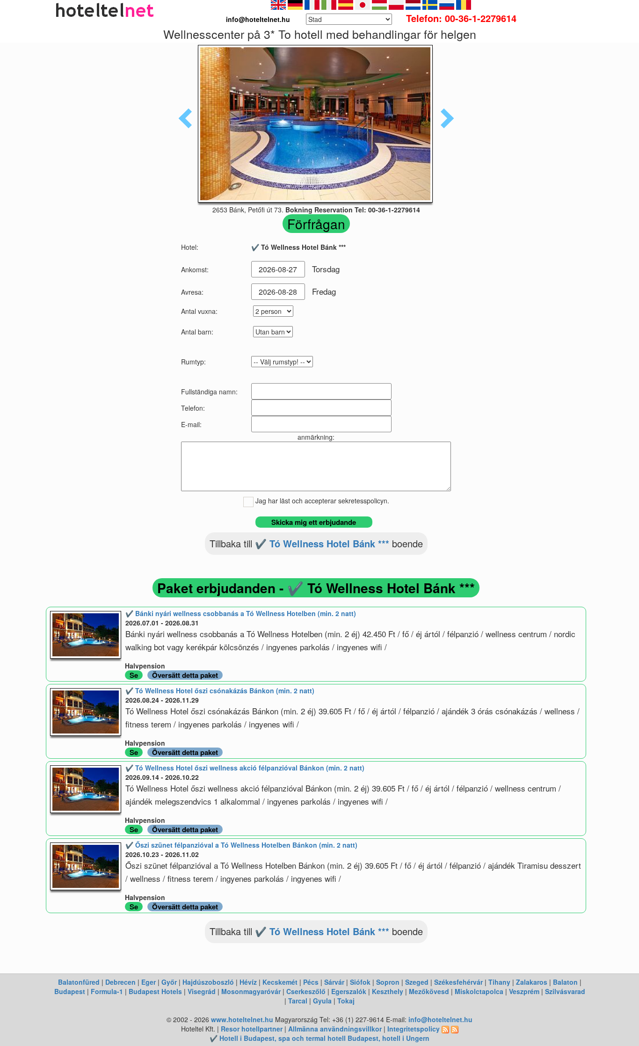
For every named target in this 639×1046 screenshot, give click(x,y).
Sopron (387, 982)
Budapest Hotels (155, 991)
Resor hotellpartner (252, 1028)
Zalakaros (531, 982)
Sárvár (334, 982)
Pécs (311, 982)
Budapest (69, 991)
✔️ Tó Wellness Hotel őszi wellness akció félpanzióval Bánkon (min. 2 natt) (244, 767)
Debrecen (120, 982)
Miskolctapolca (479, 991)
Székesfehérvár (458, 982)
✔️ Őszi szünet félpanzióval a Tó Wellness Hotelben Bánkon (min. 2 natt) (241, 845)
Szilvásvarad (565, 991)
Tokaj (346, 1000)
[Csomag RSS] (454, 1028)
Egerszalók (348, 991)
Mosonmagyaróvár (251, 991)
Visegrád (202, 991)
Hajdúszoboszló (208, 982)
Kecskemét (280, 982)
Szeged (416, 982)
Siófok (360, 982)
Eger (148, 982)
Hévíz (248, 982)
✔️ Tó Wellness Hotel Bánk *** (322, 543)
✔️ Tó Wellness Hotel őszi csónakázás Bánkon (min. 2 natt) (219, 690)
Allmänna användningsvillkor (335, 1028)
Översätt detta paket (185, 675)
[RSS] (445, 1028)
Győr (169, 982)
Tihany (499, 982)
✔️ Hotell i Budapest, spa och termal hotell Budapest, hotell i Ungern (319, 1038)
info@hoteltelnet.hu (440, 1019)
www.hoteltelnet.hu (242, 1019)
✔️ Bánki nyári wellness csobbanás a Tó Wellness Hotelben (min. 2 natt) (240, 613)
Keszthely (387, 991)
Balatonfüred (79, 982)
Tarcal (297, 1000)
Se (134, 675)
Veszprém (524, 991)
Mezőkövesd (429, 991)
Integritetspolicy (413, 1028)
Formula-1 (107, 991)
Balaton (565, 982)
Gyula (322, 1000)
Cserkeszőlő (306, 991)
